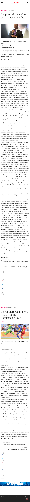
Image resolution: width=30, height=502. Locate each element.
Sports (5, 307)
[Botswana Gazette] (15, 2)
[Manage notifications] (27, 499)
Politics (6, 10)
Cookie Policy (4, 498)
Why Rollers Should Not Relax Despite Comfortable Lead (14, 314)
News (2, 10)
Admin (3, 20)
